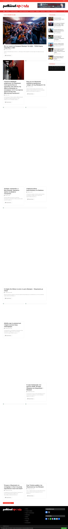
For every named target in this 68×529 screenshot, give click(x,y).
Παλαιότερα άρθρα (7, 503)
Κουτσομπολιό (53, 11)
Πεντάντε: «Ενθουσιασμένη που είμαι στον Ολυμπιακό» (59, 44)
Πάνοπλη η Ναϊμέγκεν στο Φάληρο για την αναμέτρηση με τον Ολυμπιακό (59, 30)
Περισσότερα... (8, 55)
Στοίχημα (48, 11)
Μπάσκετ (37, 11)
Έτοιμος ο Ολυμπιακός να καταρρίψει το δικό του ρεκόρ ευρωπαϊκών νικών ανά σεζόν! (13, 486)
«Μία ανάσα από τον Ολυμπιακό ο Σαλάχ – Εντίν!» (59, 19)
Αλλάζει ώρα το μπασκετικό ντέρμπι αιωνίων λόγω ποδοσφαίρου (12, 325)
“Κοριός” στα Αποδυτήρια (23, 11)
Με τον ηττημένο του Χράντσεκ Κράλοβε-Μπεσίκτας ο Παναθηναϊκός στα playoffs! (59, 38)
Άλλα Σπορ (43, 11)
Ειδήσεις (7, 11)
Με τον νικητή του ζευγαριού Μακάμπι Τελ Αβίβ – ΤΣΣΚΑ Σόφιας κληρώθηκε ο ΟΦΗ (59, 24)
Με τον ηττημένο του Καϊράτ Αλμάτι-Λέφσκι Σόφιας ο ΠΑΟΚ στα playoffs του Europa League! (59, 51)
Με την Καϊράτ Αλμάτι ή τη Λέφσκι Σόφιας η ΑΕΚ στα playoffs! (59, 57)
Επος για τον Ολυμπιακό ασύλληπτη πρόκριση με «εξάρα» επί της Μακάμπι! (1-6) (35, 83)
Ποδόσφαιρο (32, 11)
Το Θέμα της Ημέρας (14, 11)
